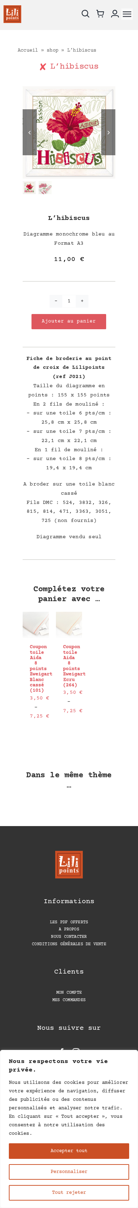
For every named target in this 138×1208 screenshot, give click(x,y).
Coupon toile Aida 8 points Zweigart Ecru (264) (74, 666)
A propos (69, 929)
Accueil (28, 50)
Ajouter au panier (69, 321)
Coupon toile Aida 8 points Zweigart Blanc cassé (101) (41, 668)
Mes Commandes (69, 1000)
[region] (69, 1129)
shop (52, 50)
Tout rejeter (69, 1193)
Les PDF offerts (69, 922)
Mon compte (69, 993)
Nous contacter (69, 937)
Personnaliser (69, 1172)
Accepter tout (69, 1151)
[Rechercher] (86, 14)
